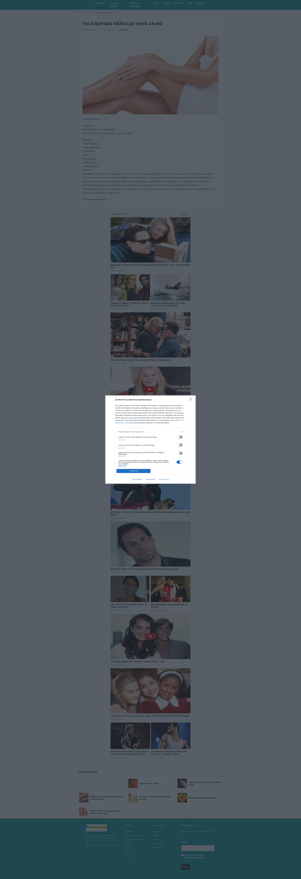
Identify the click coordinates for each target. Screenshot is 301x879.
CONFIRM (133, 471)
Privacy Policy (164, 479)
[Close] (191, 400)
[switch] (180, 437)
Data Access (150, 479)
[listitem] (150, 432)
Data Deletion (137, 479)
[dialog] (150, 439)
